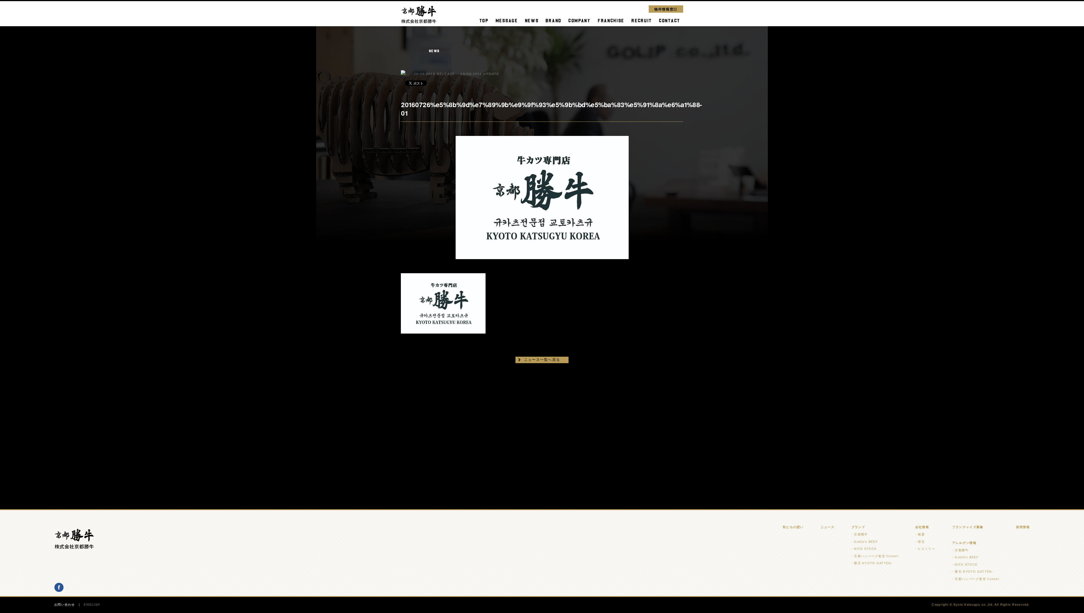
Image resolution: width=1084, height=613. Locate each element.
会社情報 (922, 527)
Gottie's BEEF (866, 541)
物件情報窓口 (666, 8)
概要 (921, 534)
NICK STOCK (865, 548)
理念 (921, 541)
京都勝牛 (861, 534)
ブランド (858, 527)
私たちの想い (793, 527)
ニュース (827, 527)
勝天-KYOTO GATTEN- (873, 563)
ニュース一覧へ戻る (542, 360)
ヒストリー (926, 548)
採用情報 (1023, 527)
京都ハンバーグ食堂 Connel (876, 556)
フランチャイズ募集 (968, 527)
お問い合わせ (64, 604)
